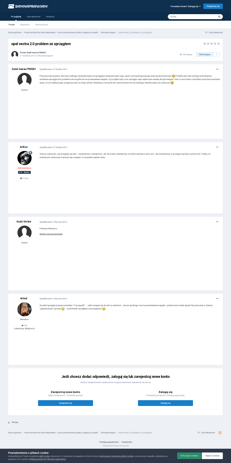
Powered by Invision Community (115, 446)
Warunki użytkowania (56, 459)
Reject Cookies (212, 456)
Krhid (23, 298)
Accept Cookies (190, 456)
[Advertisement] (97, 114)
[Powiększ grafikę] (173, 76)
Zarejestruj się (213, 6)
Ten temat (208, 16)
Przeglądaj (16, 16)
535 (25, 325)
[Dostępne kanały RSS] (220, 433)
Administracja (41, 24)
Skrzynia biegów (45, 56)
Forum (12, 24)
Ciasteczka (126, 442)
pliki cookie (45, 456)
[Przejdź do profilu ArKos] (24, 158)
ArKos (24, 146)
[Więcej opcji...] (217, 69)
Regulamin (25, 24)
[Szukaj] (219, 16)
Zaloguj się (165, 403)
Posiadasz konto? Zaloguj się (185, 6)
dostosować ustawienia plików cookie (116, 456)
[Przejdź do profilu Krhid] (24, 309)
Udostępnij (187, 54)
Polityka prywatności (109, 442)
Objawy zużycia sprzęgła (51, 234)
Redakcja (50, 16)
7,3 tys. (25, 178)
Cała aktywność (34, 16)
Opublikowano (53, 69)
